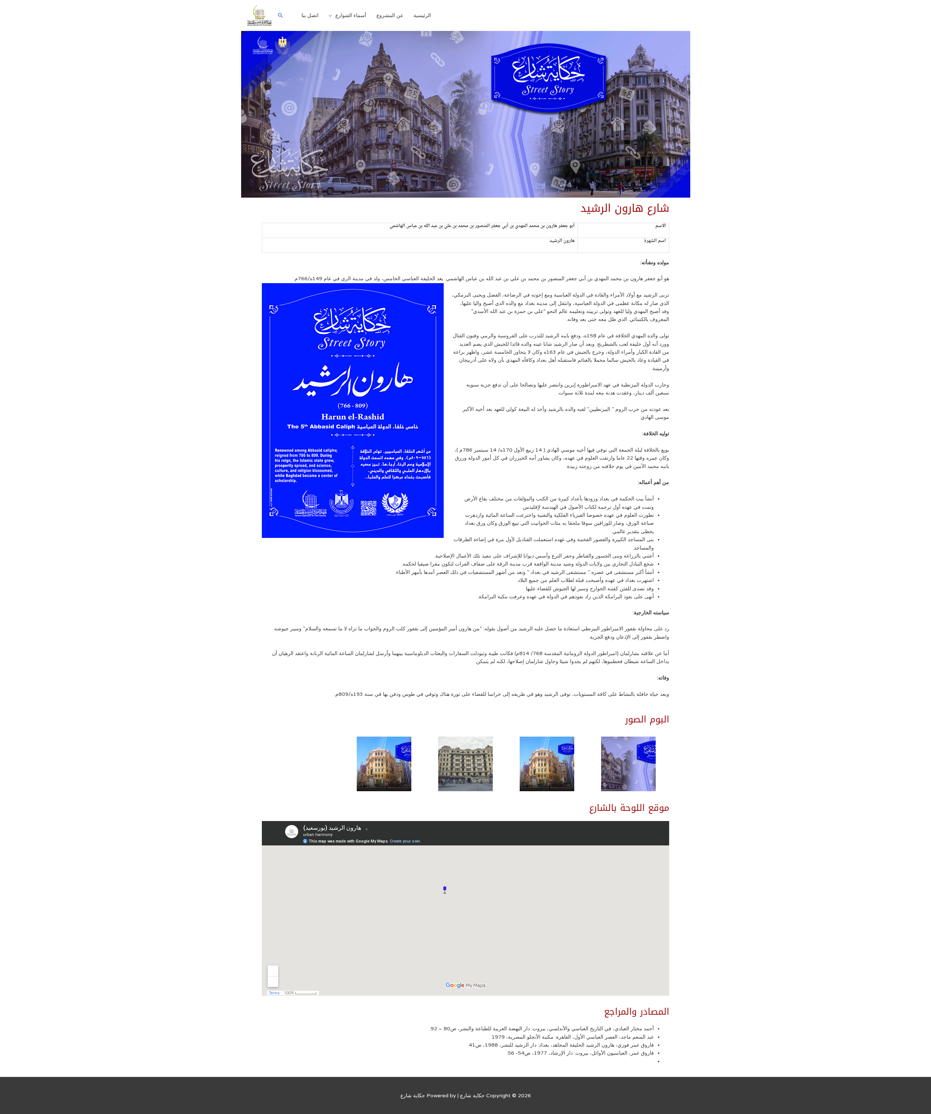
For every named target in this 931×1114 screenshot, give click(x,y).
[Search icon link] (280, 15)
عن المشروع (389, 15)
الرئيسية (422, 15)
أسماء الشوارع (350, 15)
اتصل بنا (310, 15)
